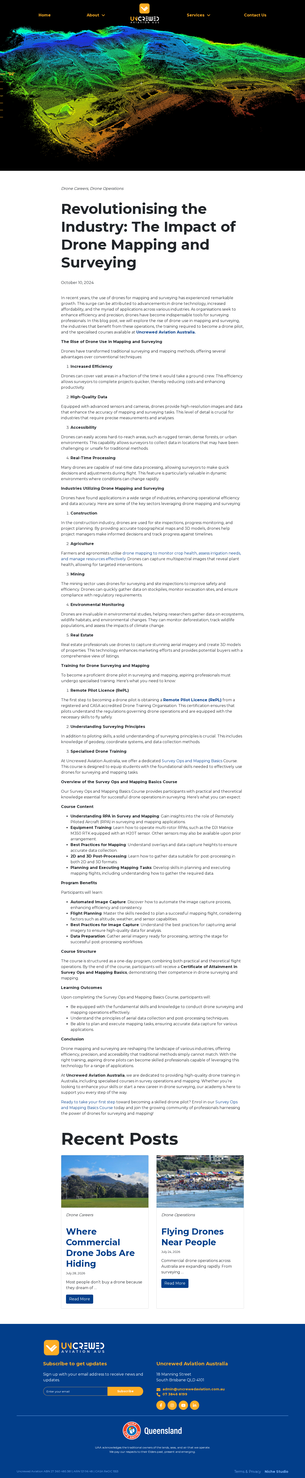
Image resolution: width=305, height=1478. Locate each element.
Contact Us (255, 15)
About (93, 15)
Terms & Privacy (247, 1471)
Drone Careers (74, 188)
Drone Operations (106, 188)
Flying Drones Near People (192, 1236)
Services (195, 15)
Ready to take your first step (88, 1102)
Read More (79, 1299)
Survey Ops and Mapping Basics (192, 761)
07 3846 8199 (175, 1394)
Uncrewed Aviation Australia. (166, 332)
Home (45, 15)
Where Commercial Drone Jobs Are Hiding (100, 1247)
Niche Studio (276, 1471)
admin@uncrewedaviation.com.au (194, 1389)
